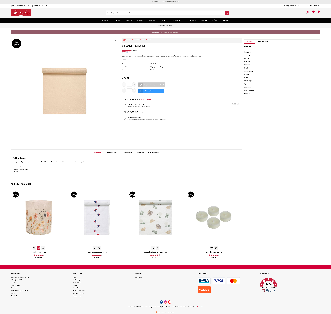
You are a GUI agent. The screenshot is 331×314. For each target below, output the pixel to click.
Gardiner (128, 20)
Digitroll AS (172, 312)
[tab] (249, 42)
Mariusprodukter (249, 90)
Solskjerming (177, 20)
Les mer (124, 60)
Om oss (13, 282)
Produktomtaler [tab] (153, 152)
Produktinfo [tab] (140, 152)
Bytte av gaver (78, 280)
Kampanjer (105, 20)
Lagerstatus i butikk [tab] (112, 152)
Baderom (140, 20)
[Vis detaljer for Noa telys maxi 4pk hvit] (214, 217)
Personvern (14, 288)
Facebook (161, 302)
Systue (75, 285)
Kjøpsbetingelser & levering (20, 277)
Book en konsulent (79, 290)
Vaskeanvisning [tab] (127, 152)
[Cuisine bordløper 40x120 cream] (155, 217)
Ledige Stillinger (16, 285)
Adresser (138, 280)
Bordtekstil (192, 20)
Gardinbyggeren (78, 293)
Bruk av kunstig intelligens (19, 290)
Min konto (138, 277)
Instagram (165, 302)
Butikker (13, 293)
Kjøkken (204, 20)
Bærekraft (247, 93)
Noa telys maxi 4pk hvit (214, 252)
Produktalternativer (263, 41)
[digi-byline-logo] (157, 312)
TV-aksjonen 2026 (16, 280)
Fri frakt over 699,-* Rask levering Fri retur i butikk (165, 1)
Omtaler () (125, 53)
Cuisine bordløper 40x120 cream (155, 252)
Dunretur (76, 288)
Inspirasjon (226, 20)
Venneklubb (77, 282)
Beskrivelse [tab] (97, 152)
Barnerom (152, 20)
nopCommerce (199, 307)
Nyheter (214, 20)
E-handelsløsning (162, 312)
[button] (290, 285)
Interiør (164, 20)
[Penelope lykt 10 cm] (39, 217)
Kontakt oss (77, 296)
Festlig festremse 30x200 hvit (97, 252)
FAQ (74, 277)
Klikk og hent (149, 91)
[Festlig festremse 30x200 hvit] (97, 217)
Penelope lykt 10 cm (39, 252)
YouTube (169, 302)
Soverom (117, 20)
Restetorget (248, 81)
